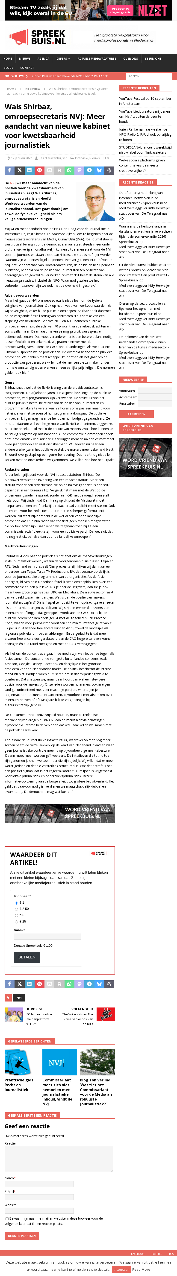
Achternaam (128, 397)
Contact (27, 68)
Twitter (156, 1254)
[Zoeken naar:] (149, 76)
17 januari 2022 (21, 158)
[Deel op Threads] (109, 170)
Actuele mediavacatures (97, 59)
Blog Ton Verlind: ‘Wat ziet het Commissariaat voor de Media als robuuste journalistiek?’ (96, 1092)
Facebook (138, 1254)
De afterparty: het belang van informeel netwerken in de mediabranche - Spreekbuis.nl (141, 197)
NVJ (13, 183)
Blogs (8, 68)
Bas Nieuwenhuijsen (53, 158)
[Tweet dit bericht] (19, 170)
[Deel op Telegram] (89, 170)
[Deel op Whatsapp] (69, 170)
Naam (9, 1178)
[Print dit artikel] (59, 170)
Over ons (130, 59)
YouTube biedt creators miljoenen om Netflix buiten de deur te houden (144, 116)
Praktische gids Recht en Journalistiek (19, 1084)
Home (7, 59)
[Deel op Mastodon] (79, 170)
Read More (141, 1269)
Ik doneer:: (22, 896)
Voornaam (127, 390)
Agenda (43, 59)
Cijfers (61, 59)
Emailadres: (127, 403)
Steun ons (153, 59)
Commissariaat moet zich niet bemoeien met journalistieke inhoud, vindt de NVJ (57, 1092)
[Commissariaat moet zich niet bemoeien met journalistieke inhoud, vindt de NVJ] (59, 1062)
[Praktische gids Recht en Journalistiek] (22, 1062)
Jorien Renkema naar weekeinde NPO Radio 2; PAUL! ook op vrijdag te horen (145, 134)
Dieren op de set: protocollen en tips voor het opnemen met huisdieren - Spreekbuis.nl (143, 308)
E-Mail (9, 1191)
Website (11, 1205)
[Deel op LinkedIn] (30, 170)
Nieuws (24, 59)
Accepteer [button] (122, 1269)
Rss (171, 1254)
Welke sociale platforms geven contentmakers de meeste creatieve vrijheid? (142, 165)
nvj (19, 998)
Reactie (10, 1143)
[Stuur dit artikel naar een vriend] (49, 170)
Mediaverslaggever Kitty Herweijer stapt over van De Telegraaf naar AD (144, 213)
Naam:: (19, 930)
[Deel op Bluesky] (99, 170)
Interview (81, 158)
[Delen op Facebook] (10, 170)
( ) (70, 80)
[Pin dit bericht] (39, 170)
